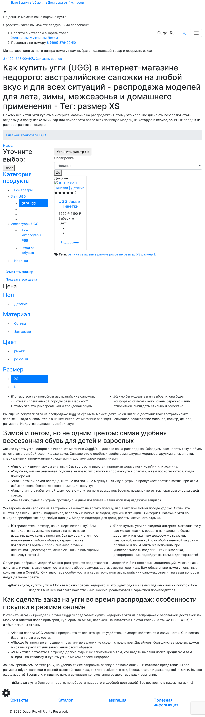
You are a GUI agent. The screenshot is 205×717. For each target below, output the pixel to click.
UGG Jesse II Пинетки (69, 204)
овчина (73, 254)
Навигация (116, 700)
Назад (8, 145)
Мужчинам (38, 38)
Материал (16, 314)
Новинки (21, 261)
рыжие (102, 254)
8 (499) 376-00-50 (61, 43)
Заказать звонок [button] (49, 59)
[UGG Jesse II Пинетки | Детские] (70, 185)
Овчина (20, 323)
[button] (184, 33)
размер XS (132, 254)
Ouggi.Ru (166, 33)
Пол (8, 294)
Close (9, 168)
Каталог (65, 700)
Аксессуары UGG (24, 224)
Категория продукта (17, 177)
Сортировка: (64, 158)
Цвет (10, 342)
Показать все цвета (21, 279)
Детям (53, 38)
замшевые (88, 254)
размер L (148, 254)
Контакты (18, 700)
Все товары (23, 190)
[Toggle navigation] (196, 33)
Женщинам (20, 38)
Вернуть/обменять (33, 2)
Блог (14, 2)
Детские (21, 304)
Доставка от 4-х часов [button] (66, 2)
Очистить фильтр (19, 272)
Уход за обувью (28, 250)
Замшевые (22, 332)
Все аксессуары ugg (31, 235)
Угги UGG (18, 196)
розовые (116, 254)
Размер (13, 369)
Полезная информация (166, 702)
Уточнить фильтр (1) (73, 152)
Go (58, 173)
